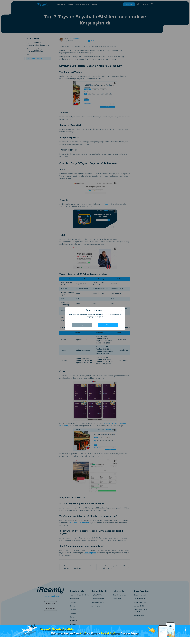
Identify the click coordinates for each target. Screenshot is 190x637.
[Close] (121, 310)
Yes (107, 325)
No (82, 325)
